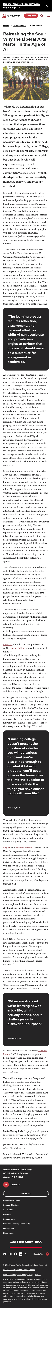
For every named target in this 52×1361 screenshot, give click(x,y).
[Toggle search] (41, 15)
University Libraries (11, 1200)
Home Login (8, 1233)
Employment (8, 1228)
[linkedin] (20, 1254)
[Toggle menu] (48, 15)
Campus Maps (9, 1219)
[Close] (47, 6)
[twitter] (26, 1254)
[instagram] (10, 1254)
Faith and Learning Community (16, 1223)
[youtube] (4, 1254)
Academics (8, 1209)
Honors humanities (24, 847)
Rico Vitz (7, 644)
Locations (7, 1214)
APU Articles (19, 25)
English (7, 847)
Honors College (17, 648)
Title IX (38, 1274)
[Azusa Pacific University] (11, 16)
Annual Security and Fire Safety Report (19, 1269)
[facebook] (15, 1254)
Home (6, 25)
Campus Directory (11, 1205)
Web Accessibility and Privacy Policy (18, 1274)
